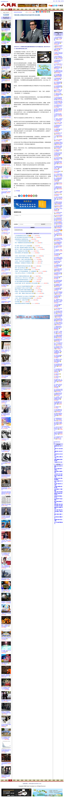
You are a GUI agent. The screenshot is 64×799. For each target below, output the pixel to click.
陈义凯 (55, 487)
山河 (55, 474)
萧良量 (60, 501)
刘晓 (55, 448)
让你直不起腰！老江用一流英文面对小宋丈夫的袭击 (32, 283)
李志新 (55, 483)
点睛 (57, 491)
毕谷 (55, 489)
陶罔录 (55, 493)
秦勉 (55, 465)
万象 (34, 9)
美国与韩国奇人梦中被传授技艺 (27, 252)
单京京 (61, 519)
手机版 (59, 1)
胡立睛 (55, 478)
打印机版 (17, 190)
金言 (61, 486)
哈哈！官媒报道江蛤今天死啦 (27, 251)
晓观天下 (58, 489)
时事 (14, 9)
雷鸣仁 (57, 471)
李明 (57, 451)
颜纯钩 (61, 471)
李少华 (55, 522)
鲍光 (55, 501)
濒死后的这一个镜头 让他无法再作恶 (28, 259)
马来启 (60, 465)
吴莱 (57, 509)
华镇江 (57, 514)
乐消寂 (57, 481)
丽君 (58, 445)
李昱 (55, 454)
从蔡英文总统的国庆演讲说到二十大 (28, 279)
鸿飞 (56, 494)
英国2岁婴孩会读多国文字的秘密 (27, 303)
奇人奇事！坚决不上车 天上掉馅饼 (27, 245)
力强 (59, 451)
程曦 (55, 451)
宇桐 (58, 483)
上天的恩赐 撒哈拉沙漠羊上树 (27, 235)
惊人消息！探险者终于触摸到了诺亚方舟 (29, 247)
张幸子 (61, 468)
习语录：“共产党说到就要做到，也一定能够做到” (31, 271)
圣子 (59, 474)
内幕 (10, 9)
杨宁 (57, 474)
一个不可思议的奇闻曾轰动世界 (27, 240)
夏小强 (57, 496)
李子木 (58, 462)
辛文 (57, 448)
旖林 (57, 505)
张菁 (55, 471)
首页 (2, 9)
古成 (57, 465)
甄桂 (55, 490)
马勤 (59, 509)
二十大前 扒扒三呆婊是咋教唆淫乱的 (28, 286)
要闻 (6, 9)
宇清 (59, 491)
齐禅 (55, 511)
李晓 (60, 511)
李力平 (55, 497)
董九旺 (57, 516)
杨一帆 (60, 454)
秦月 (62, 474)
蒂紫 (61, 489)
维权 (54, 9)
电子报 (62, 1)
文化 (42, 9)
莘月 (60, 483)
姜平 (58, 498)
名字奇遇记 (22, 301)
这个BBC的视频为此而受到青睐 (28, 281)
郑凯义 (57, 456)
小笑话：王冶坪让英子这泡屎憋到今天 (29, 261)
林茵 (61, 475)
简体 (54, 1)
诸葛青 (55, 519)
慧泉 (62, 491)
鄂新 (55, 504)
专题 (46, 9)
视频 (58, 9)
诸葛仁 (57, 511)
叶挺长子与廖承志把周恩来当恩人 (28, 276)
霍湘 (60, 522)
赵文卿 (55, 498)
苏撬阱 (60, 507)
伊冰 (62, 509)
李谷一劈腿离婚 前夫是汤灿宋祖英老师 (28, 242)
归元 (55, 472)
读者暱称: (16, 224)
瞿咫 (57, 504)
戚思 (62, 505)
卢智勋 (55, 486)
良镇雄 (58, 486)
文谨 (59, 448)
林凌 (58, 519)
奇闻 (26, 9)
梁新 (60, 514)
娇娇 (58, 522)
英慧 (55, 491)
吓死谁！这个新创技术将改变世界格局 (28, 291)
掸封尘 (55, 475)
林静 (55, 459)
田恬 (55, 505)
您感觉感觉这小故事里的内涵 (25, 239)
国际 (22, 9)
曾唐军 (57, 479)
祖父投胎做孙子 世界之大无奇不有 (27, 288)
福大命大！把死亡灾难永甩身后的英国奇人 (30, 249)
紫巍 (60, 516)
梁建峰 (57, 459)
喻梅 (55, 507)
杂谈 (62, 9)
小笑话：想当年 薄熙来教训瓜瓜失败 (28, 298)
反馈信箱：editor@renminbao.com (32, 783)
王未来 (58, 478)
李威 (62, 504)
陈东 (57, 507)
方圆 (55, 476)
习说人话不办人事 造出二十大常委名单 (29, 273)
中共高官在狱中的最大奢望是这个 (28, 257)
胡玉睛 (61, 459)
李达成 (61, 498)
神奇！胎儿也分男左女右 (25, 267)
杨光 (55, 468)
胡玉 (55, 481)
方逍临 (55, 462)
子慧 (55, 520)
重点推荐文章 (6, 17)
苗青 (55, 496)
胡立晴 (55, 460)
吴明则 (58, 493)
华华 (59, 505)
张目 (55, 509)
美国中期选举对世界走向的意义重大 (28, 266)
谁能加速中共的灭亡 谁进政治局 (27, 269)
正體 (56, 1)
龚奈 (60, 456)
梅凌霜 (55, 445)
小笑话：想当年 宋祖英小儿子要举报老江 (29, 255)
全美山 (55, 469)
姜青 (57, 501)
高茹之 (61, 496)
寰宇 (50, 9)
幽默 (18, 9)
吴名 (55, 456)
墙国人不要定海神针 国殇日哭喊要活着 (28, 289)
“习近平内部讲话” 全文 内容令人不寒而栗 (29, 296)
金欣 (60, 445)
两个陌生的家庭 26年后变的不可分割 (28, 237)
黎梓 (55, 514)
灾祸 (30, 9)
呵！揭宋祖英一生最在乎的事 (26, 299)
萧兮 (57, 454)
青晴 (55, 499)
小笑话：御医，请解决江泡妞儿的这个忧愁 (29, 293)
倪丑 (55, 516)
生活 (38, 9)
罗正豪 (57, 468)
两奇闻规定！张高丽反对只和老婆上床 (28, 262)
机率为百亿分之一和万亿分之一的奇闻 (29, 277)
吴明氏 (58, 475)
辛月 (60, 481)
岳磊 (59, 504)
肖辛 (61, 462)
